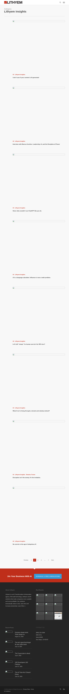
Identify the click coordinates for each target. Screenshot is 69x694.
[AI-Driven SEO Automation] (40, 607)
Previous (26, 560)
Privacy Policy (26, 689)
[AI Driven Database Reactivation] (58, 598)
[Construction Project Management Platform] (58, 616)
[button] (64, 2)
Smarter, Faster (30, 474)
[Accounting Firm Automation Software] (49, 607)
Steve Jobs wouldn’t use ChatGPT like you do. (27, 211)
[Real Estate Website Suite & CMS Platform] (49, 616)
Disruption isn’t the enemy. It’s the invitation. (27, 477)
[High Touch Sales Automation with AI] (40, 598)
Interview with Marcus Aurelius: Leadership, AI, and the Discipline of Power (36, 144)
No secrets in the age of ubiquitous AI (24, 544)
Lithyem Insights (20, 74)
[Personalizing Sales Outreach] (49, 598)
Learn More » (22, 606)
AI (13, 74)
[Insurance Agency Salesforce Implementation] (58, 607)
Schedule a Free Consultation (48, 576)
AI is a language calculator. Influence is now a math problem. (32, 277)
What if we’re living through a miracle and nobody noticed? (31, 411)
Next (52, 560)
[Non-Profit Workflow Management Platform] (40, 616)
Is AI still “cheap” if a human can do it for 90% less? (29, 344)
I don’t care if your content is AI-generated (26, 77)
